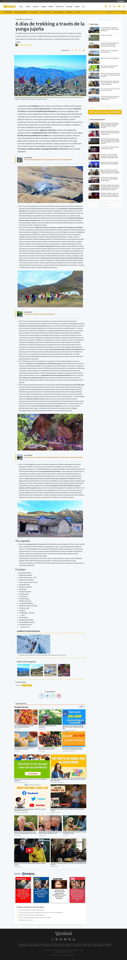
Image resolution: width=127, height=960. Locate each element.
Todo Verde (69, 12)
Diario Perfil (22, 945)
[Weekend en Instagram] (53, 939)
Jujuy (29, 685)
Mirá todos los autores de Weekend (104, 112)
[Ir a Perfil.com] (120, 1)
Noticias (37, 945)
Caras (30, 945)
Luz (90, 945)
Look (85, 945)
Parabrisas (69, 945)
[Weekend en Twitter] (61, 939)
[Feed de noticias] (69, 939)
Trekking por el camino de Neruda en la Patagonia (39, 314)
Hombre (60, 945)
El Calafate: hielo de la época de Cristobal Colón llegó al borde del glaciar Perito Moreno (42, 655)
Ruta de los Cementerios (21, 12)
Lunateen (101, 945)
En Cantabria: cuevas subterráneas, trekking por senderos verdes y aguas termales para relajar (53, 457)
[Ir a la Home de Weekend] (64, 933)
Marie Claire (45, 945)
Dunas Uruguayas (58, 12)
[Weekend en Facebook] (57, 939)
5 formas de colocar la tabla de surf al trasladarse (31, 915)
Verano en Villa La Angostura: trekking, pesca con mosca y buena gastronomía (47, 159)
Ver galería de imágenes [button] (25, 45)
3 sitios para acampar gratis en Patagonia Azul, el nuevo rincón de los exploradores (40, 912)
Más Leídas (94, 24)
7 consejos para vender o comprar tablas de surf (31, 910)
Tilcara (24, 685)
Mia (94, 945)
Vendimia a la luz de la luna (25, 920)
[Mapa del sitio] (73, 939)
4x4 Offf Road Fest (46, 12)
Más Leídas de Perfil (97, 120)
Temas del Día (8, 12)
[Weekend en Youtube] (65, 939)
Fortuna (54, 945)
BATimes (108, 945)
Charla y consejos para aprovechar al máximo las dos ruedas (34, 917)
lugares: (18, 685)
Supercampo (77, 945)
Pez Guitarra (34, 12)
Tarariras (77, 12)
